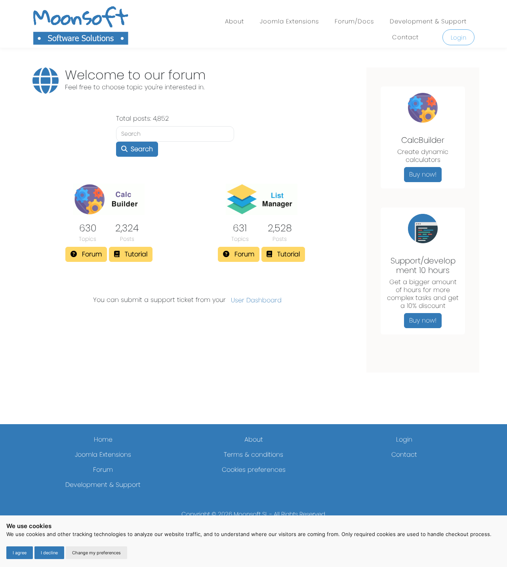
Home (103, 439)
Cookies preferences (254, 469)
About (234, 21)
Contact (405, 37)
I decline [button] (49, 552)
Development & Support (428, 21)
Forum (103, 469)
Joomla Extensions (289, 21)
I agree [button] (20, 552)
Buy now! (422, 174)
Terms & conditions (253, 454)
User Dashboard (256, 300)
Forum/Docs (354, 21)
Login (459, 37)
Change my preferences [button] (96, 552)
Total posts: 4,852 (142, 118)
